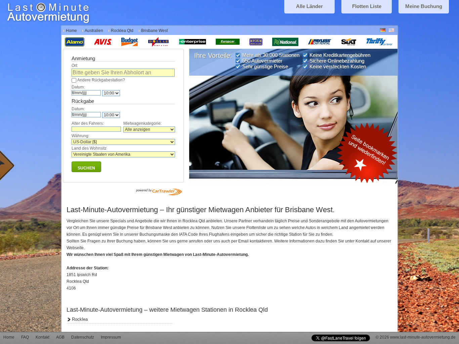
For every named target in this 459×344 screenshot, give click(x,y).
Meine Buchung (423, 6)
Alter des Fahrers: (88, 123)
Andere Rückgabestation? (101, 80)
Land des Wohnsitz (89, 148)
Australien (94, 30)
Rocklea (80, 319)
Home (71, 30)
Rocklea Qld (122, 30)
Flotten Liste (366, 6)
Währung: (80, 135)
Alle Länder (309, 6)
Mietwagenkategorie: (142, 123)
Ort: (75, 65)
